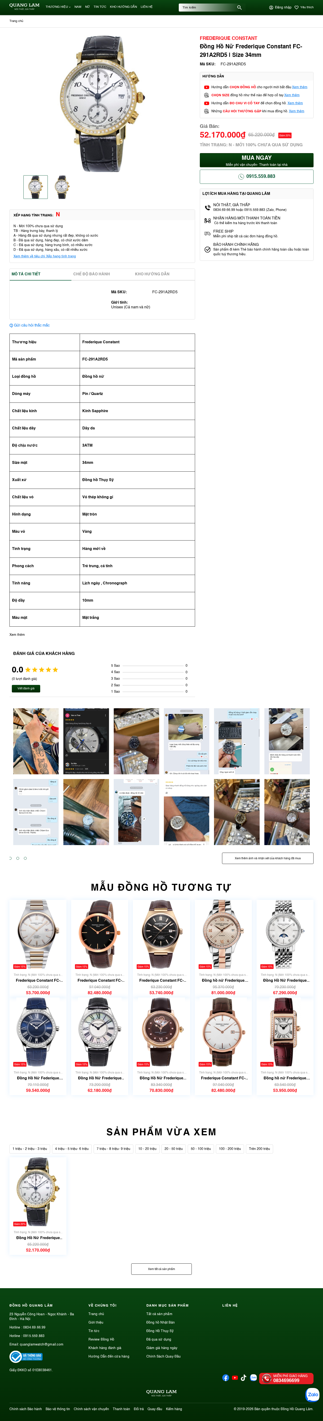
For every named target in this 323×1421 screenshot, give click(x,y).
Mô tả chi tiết (26, 274)
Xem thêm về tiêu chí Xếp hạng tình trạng (44, 256)
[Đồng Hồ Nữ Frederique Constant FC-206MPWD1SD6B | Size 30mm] (285, 934)
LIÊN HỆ (147, 6)
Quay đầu (155, 1409)
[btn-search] (239, 7)
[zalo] (253, 1380)
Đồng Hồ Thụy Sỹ (160, 1331)
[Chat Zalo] (312, 1395)
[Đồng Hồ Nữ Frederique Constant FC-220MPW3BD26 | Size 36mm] (100, 1032)
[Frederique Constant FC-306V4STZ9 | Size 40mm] (223, 1032)
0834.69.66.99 (34, 1327)
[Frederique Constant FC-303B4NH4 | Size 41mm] (161, 934)
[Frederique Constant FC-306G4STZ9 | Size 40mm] (100, 934)
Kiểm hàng (174, 1409)
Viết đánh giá (26, 688)
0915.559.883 (260, 176)
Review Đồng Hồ (101, 1339)
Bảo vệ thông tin (58, 1409)
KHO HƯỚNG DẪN (123, 6)
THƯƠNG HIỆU (57, 6)
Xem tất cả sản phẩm (161, 1269)
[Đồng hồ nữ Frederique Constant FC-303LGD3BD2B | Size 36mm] (223, 934)
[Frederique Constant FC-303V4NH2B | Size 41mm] (38, 934)
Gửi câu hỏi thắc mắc (32, 325)
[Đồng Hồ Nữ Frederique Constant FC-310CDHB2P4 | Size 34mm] (161, 1032)
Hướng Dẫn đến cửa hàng (108, 1356)
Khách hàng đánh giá (104, 1348)
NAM (77, 6)
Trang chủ (96, 1314)
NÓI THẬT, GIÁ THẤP (231, 205)
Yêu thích (307, 7)
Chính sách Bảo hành (25, 1409)
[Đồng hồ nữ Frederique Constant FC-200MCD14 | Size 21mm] (285, 1032)
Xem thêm (299, 87)
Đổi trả (139, 1409)
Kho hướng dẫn (152, 274)
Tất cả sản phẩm (159, 1314)
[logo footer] (161, 1394)
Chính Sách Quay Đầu (163, 1356)
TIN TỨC (100, 6)
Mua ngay (257, 161)
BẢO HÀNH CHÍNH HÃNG (236, 245)
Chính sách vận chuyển (91, 1409)
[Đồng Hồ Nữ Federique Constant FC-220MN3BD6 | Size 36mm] (37, 1032)
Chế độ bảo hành (91, 274)
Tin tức (93, 1331)
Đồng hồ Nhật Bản (160, 1322)
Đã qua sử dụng (158, 1339)
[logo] (24, 9)
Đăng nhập (283, 7)
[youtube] (234, 1380)
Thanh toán (121, 1409)
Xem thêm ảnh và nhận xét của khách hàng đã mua (268, 858)
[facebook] (225, 1380)
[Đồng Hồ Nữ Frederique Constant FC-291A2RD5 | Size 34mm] (38, 1191)
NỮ (87, 6)
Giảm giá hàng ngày (162, 1348)
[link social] (26, 1362)
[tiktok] (243, 1380)
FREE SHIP (223, 232)
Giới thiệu (95, 1322)
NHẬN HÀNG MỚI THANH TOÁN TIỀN (246, 218)
